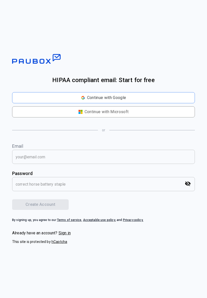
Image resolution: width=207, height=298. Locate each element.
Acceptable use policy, (99, 220)
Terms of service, (69, 220)
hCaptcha (59, 242)
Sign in (65, 233)
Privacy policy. (133, 220)
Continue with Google (106, 97)
